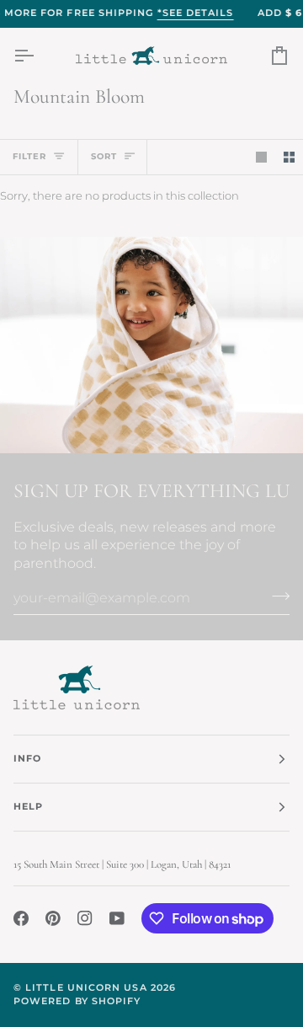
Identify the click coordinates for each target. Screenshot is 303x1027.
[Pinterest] (53, 918)
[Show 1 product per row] (261, 157)
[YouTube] (117, 918)
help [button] (28, 806)
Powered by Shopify (77, 1001)
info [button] (27, 758)
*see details (195, 13)
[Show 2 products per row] (289, 157)
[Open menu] (38, 56)
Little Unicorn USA (85, 987)
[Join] (276, 595)
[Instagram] (85, 918)
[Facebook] (21, 918)
